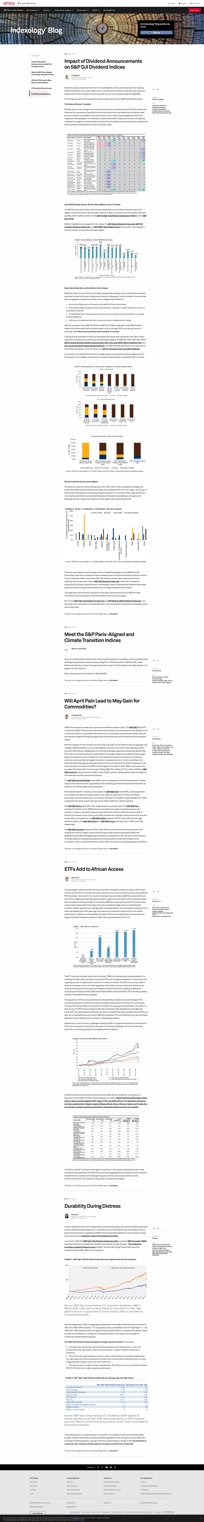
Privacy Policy (105, 1512)
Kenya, (167, 909)
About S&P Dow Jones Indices (40, 1503)
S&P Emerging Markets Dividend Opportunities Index (86, 342)
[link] (98, 1467)
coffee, (159, 747)
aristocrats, (155, 105)
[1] (76, 317)
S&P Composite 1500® (137, 1241)
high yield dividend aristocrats (161, 113)
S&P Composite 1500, (165, 1252)
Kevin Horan (75, 877)
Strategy (160, 99)
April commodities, (166, 745)
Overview (70, 1482)
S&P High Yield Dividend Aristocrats (89, 601)
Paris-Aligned (166, 682)
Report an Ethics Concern (112, 1490)
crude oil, (166, 749)
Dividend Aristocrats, (159, 107)
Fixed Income (156, 901)
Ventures (33, 1490)
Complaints (157, 1512)
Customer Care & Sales (111, 1482)
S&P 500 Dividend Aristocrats (107, 581)
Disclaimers (114, 614)
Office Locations (109, 1494)
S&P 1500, (155, 1252)
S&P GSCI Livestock (76, 829)
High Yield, (162, 1248)
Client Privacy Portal (117, 1512)
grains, (168, 750)
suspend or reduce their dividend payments (99, 1236)
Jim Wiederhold (76, 715)
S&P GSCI (133, 727)
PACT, (160, 682)
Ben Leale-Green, (157, 677)
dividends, (167, 111)
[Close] (200, 1518)
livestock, (167, 752)
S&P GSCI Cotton (90, 821)
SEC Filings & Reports (74, 1494)
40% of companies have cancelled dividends (121, 349)
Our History (33, 1486)
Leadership (144, 1490)
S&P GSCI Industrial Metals (79, 780)
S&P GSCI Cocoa (108, 821)
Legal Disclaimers (75, 1512)
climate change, (157, 679)
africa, (154, 907)
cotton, (154, 749)
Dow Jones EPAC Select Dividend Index (125, 342)
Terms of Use (86, 1512)
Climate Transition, (158, 680)
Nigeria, (160, 911)
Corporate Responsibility (149, 1486)
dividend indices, (157, 111)
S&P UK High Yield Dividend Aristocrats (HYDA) (116, 216)
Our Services (71, 1503)
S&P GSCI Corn (133, 806)
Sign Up (156, 32)
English (183, 3)
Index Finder (194, 10)
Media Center (71, 1507)
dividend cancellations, (159, 109)
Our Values (33, 1482)
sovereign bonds (166, 916)
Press (32, 1494)
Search (172, 3)
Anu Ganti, (159, 1244)
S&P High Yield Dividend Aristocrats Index (100, 1241)
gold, (164, 750)
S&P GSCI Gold (113, 791)
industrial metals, (157, 752)
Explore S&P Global (28, 3)
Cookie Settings (38, 1513)
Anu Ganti (74, 1214)
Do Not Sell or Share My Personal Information (139, 1512)
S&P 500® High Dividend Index (107, 227)
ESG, (165, 680)
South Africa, (156, 916)
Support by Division (110, 1486)
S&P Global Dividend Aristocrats (121, 224)
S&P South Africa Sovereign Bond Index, (162, 913)
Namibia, (155, 911)
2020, (154, 1244)
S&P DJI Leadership (36, 1507)
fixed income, (164, 907)
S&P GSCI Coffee (99, 818)
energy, (154, 750)
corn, (171, 747)
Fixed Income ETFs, (158, 909)
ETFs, (158, 907)
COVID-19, (163, 105)
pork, (165, 754)
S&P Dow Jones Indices (78, 648)
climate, (166, 677)
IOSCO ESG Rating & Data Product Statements (156, 1494)
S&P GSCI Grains (75, 806)
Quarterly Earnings (73, 1490)
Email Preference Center (149, 1503)
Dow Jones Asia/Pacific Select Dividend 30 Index (84, 346)
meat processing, (157, 754)
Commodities (156, 739)
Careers (143, 1482)
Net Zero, (155, 682)
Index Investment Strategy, (160, 1250)
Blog (66, 54)
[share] (158, 89)
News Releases (72, 1486)
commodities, (165, 747)
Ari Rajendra (75, 75)
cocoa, (154, 747)
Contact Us (196, 3)
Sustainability (156, 670)
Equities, (155, 99)
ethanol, (159, 750)
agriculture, (156, 745)
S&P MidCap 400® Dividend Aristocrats (124, 601)
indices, (170, 680)
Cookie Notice (95, 1512)
